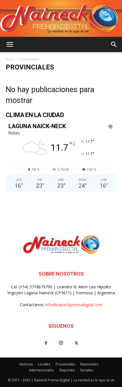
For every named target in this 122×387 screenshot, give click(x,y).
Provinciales (65, 364)
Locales (44, 364)
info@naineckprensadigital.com (73, 304)
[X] (76, 343)
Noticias (26, 364)
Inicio (10, 59)
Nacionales (89, 364)
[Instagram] (61, 343)
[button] (10, 44)
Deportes (67, 370)
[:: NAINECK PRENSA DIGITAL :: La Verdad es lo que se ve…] (61, 18)
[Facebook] (45, 343)
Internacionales (41, 370)
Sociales (86, 370)
